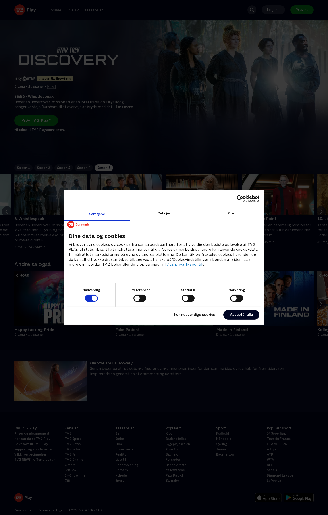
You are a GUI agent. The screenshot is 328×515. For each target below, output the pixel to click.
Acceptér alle (241, 315)
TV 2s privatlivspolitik (183, 264)
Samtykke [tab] (97, 214)
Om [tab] (231, 213)
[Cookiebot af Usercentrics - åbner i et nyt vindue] (239, 198)
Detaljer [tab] (164, 213)
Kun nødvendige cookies (194, 315)
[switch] (139, 298)
